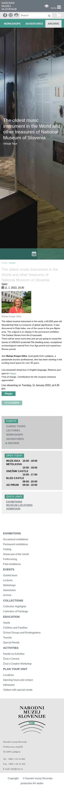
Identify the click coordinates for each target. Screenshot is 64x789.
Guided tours (10, 575)
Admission (9, 685)
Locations (8, 675)
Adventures (9, 590)
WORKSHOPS (12, 23)
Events (4, 263)
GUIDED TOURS (15, 426)
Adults (6, 622)
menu (54, 8)
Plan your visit (15, 669)
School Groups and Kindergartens (22, 632)
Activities (10, 647)
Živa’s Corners (11, 658)
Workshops (9, 585)
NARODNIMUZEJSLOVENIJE (9, 6)
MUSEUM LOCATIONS (19, 505)
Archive (53, 23)
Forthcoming (10, 559)
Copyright (13, 778)
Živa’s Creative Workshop (17, 663)
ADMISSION (13, 508)
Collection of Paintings (15, 611)
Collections (13, 600)
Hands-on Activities (13, 653)
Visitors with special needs (17, 690)
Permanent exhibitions (15, 544)
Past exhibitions (12, 564)
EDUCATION (11, 616)
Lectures (8, 580)
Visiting (7, 549)
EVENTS (8, 569)
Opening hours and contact (18, 680)
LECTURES (13, 430)
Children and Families (15, 627)
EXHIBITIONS (14, 501)
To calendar (12, 403)
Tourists (7, 637)
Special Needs (11, 642)
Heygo (12, 373)
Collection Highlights (14, 606)
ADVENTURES (34, 23)
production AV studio (32, 783)
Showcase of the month (16, 554)
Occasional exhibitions (15, 539)
